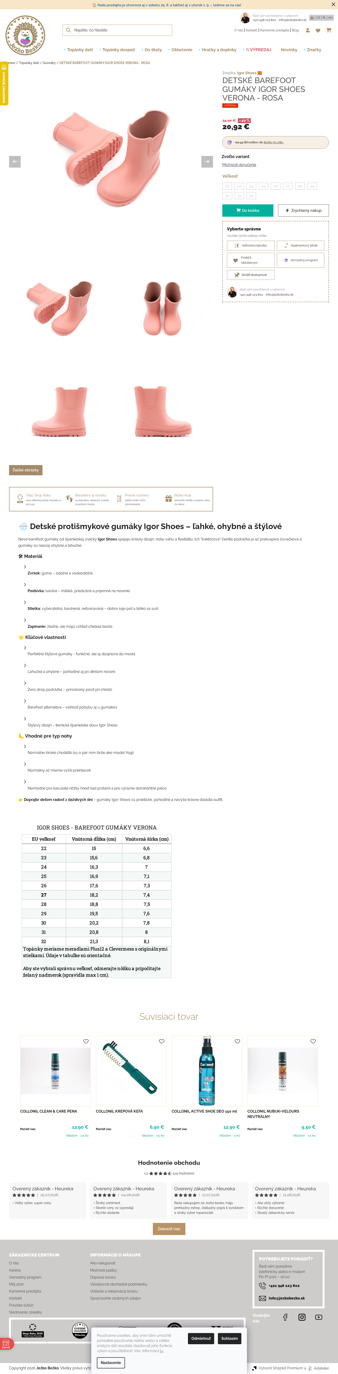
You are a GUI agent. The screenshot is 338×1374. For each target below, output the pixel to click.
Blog (295, 30)
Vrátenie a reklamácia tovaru (114, 1291)
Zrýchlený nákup (306, 210)
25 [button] (263, 186)
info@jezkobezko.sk (292, 20)
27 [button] (288, 186)
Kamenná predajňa (274, 30)
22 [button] (227, 186)
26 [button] (275, 186)
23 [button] (239, 186)
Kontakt (251, 30)
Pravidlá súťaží (21, 1305)
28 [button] (300, 186)
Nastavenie (111, 1362)
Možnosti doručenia (239, 164)
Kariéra (15, 1270)
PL (324, 17)
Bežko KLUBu (273, 142)
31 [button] (239, 195)
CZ (318, 17)
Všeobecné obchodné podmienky (118, 1284)
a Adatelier (316, 1368)
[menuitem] (80, 50)
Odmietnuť (201, 1338)
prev (12, 1087)
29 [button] (312, 186)
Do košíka (250, 210)
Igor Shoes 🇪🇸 (249, 73)
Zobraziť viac (169, 1229)
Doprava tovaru (103, 1277)
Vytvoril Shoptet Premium (281, 1368)
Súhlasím (229, 1338)
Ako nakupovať (102, 1263)
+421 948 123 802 (264, 20)
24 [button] (251, 186)
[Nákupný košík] (330, 30)
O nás (238, 30)
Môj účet (16, 1284)
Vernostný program (25, 1277)
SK (312, 17)
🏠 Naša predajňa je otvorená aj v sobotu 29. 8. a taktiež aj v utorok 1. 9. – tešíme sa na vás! (166, 5)
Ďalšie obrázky (26, 470)
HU (330, 17)
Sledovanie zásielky (25, 1312)
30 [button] (227, 195)
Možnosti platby (103, 1270)
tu (161, 1351)
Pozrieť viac (28, 1129)
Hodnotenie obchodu (169, 1162)
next (325, 1087)
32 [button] (251, 195)
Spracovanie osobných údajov (115, 1298)
